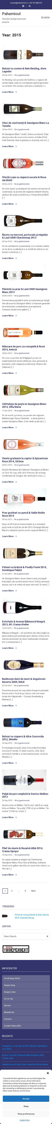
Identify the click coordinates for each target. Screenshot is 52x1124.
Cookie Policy (25, 1120)
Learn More (8, 92)
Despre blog (9, 985)
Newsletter (9, 1012)
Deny (26, 1106)
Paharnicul (11, 13)
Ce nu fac (8, 999)
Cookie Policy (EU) (12, 1026)
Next (33, 891)
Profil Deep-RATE (12, 978)
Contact (8, 1019)
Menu (46, 17)
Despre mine (10, 992)
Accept (26, 1099)
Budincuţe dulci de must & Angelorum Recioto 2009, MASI (23, 680)
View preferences (26, 1114)
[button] (47, 1073)
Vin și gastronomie (21, 75)
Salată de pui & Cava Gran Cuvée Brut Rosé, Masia (25, 1064)
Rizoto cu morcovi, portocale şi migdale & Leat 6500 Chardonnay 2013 (25, 236)
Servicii (7, 1005)
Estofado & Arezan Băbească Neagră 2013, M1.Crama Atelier (23, 623)
